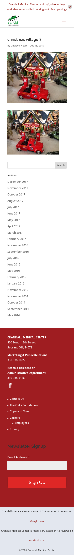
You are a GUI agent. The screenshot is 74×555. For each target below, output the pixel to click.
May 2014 (13, 315)
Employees (22, 423)
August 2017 (15, 201)
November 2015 (17, 290)
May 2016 (13, 271)
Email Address (18, 457)
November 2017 (17, 188)
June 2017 (13, 213)
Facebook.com (37, 540)
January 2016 (15, 283)
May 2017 (13, 220)
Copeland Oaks (20, 411)
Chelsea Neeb (19, 45)
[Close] (70, 6)
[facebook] (10, 385)
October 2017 (16, 194)
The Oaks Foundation (24, 405)
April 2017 (13, 226)
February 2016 (16, 277)
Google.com (37, 521)
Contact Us (17, 399)
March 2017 (15, 233)
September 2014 (18, 309)
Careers (15, 418)
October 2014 (16, 302)
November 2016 (17, 245)
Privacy (14, 429)
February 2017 (16, 239)
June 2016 (13, 264)
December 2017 (17, 182)
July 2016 (13, 258)
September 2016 (18, 252)
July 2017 (13, 207)
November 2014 (17, 296)
